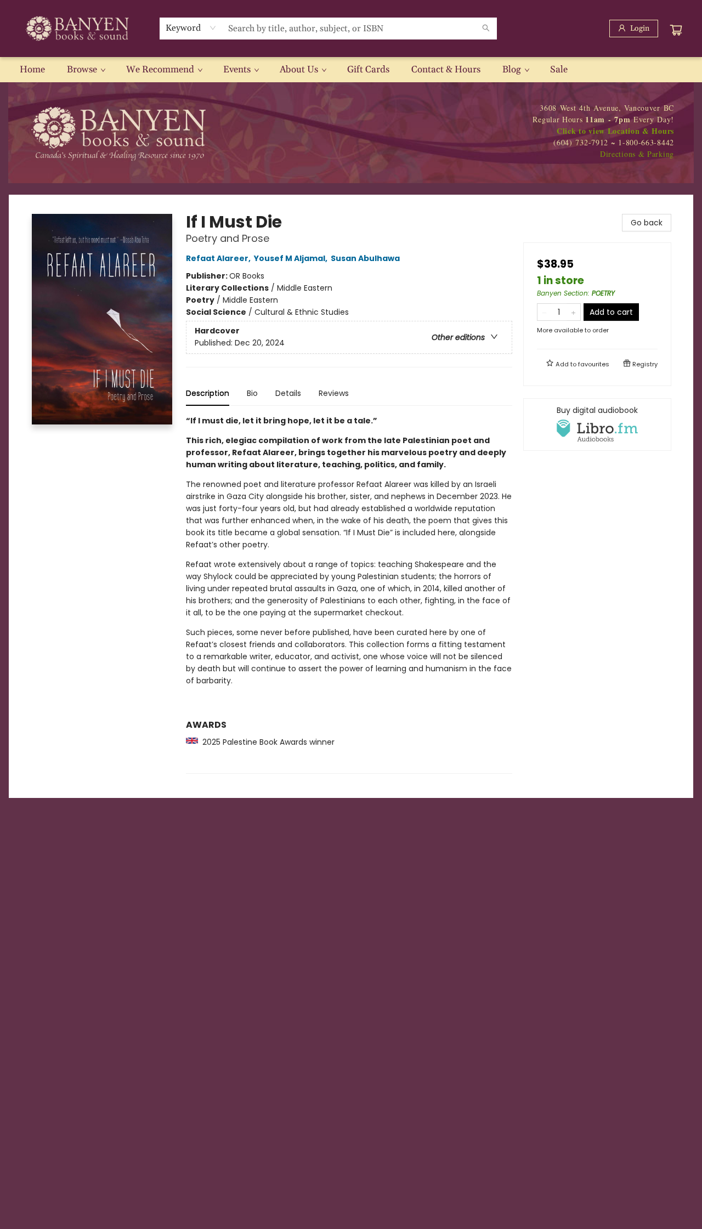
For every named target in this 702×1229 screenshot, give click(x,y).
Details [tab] (288, 393)
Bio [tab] (252, 393)
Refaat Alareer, (219, 258)
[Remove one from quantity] (544, 312)
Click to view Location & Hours (615, 131)
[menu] (351, 69)
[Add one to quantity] (573, 312)
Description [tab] (207, 393)
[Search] (486, 28)
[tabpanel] (349, 594)
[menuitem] (32, 69)
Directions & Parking (637, 154)
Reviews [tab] (334, 393)
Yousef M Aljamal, (291, 258)
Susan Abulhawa (365, 258)
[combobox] (191, 28)
